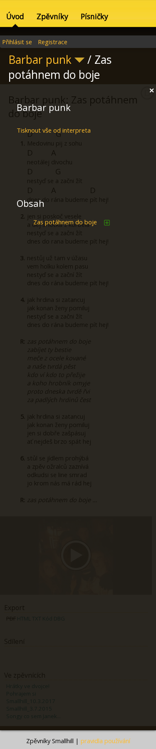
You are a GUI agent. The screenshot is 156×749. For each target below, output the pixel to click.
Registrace (52, 42)
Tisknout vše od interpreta (54, 130)
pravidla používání (105, 740)
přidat (107, 222)
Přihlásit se (17, 42)
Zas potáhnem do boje (66, 222)
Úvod (15, 16)
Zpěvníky (52, 16)
